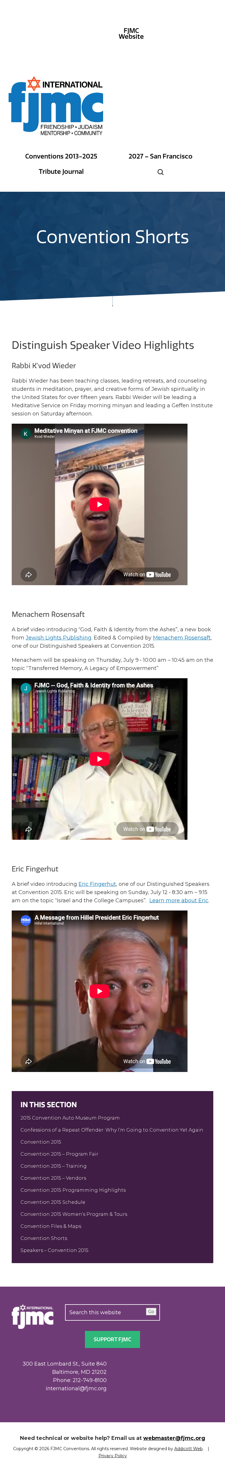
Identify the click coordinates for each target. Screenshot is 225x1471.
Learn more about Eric (178, 900)
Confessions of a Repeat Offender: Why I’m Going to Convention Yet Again (112, 1130)
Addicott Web (188, 1448)
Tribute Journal (61, 172)
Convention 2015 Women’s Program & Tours (74, 1214)
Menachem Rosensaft (182, 637)
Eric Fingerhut (97, 884)
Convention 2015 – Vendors (53, 1178)
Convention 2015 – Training (54, 1166)
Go (151, 1311)
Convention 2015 (41, 1142)
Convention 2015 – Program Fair (59, 1154)
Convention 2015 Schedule (53, 1202)
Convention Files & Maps (51, 1226)
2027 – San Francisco (160, 156)
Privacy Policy (112, 1455)
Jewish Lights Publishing (58, 637)
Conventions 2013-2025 (61, 156)
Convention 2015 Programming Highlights (73, 1190)
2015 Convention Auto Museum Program (70, 1118)
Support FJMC (112, 1339)
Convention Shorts (44, 1238)
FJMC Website (131, 34)
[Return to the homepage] (56, 105)
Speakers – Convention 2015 (54, 1250)
